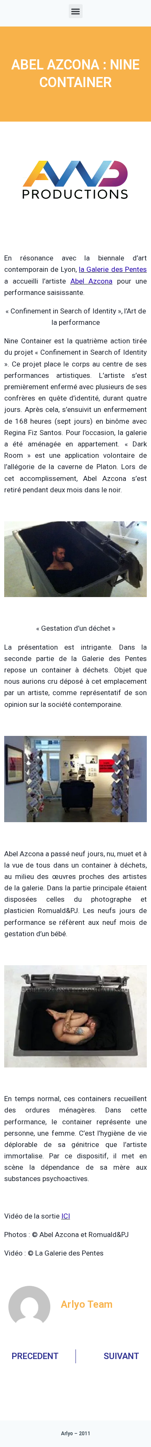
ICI (65, 1216)
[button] (76, 11)
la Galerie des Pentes (113, 269)
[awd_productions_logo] (75, 231)
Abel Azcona (91, 281)
